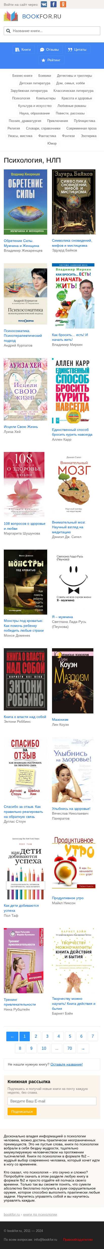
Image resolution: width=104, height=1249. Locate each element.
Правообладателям (78, 1239)
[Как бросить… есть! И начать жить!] (73, 327)
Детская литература (34, 83)
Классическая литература (73, 91)
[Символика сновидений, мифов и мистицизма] (73, 233)
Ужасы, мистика (20, 136)
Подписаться (22, 1111)
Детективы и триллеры (74, 76)
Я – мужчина (62, 617)
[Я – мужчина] (73, 609)
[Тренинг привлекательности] (23, 992)
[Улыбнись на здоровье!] (72, 801)
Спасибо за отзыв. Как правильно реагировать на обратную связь (23, 811)
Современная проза (81, 128)
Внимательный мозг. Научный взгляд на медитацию (69, 527)
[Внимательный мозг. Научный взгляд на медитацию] (73, 515)
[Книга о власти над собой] (25, 709)
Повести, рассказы (70, 113)
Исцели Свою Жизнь (21, 427)
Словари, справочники (43, 128)
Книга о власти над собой (25, 717)
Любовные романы (72, 106)
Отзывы (52, 49)
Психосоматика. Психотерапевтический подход (23, 336)
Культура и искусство (34, 106)
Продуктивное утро (68, 898)
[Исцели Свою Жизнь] (25, 419)
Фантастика (47, 136)
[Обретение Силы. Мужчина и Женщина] (25, 233)
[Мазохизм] (72, 712)
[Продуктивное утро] (73, 890)
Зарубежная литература (29, 91)
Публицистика (84, 121)
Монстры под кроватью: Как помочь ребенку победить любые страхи (24, 625)
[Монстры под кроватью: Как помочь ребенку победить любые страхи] (25, 613)
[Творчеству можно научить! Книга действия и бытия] (73, 991)
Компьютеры (46, 98)
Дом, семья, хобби (70, 83)
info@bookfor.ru (45, 1239)
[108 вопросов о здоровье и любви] (24, 516)
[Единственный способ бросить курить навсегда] (72, 422)
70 (69, 1048)
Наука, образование (34, 113)
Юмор (52, 143)
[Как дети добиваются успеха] (25, 898)
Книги (26, 49)
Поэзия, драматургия (25, 121)
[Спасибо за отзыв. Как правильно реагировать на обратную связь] (25, 799)
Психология (21, 98)
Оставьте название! (66, 1064)
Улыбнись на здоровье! (71, 809)
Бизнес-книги (22, 76)
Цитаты (80, 49)
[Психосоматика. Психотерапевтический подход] (25, 323)
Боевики (44, 76)
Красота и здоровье (77, 98)
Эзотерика (88, 136)
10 (44, 1048)
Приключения (57, 121)
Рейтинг (53, 60)
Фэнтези (68, 136)
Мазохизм (60, 719)
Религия (14, 128)
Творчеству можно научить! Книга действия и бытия (73, 1003)
